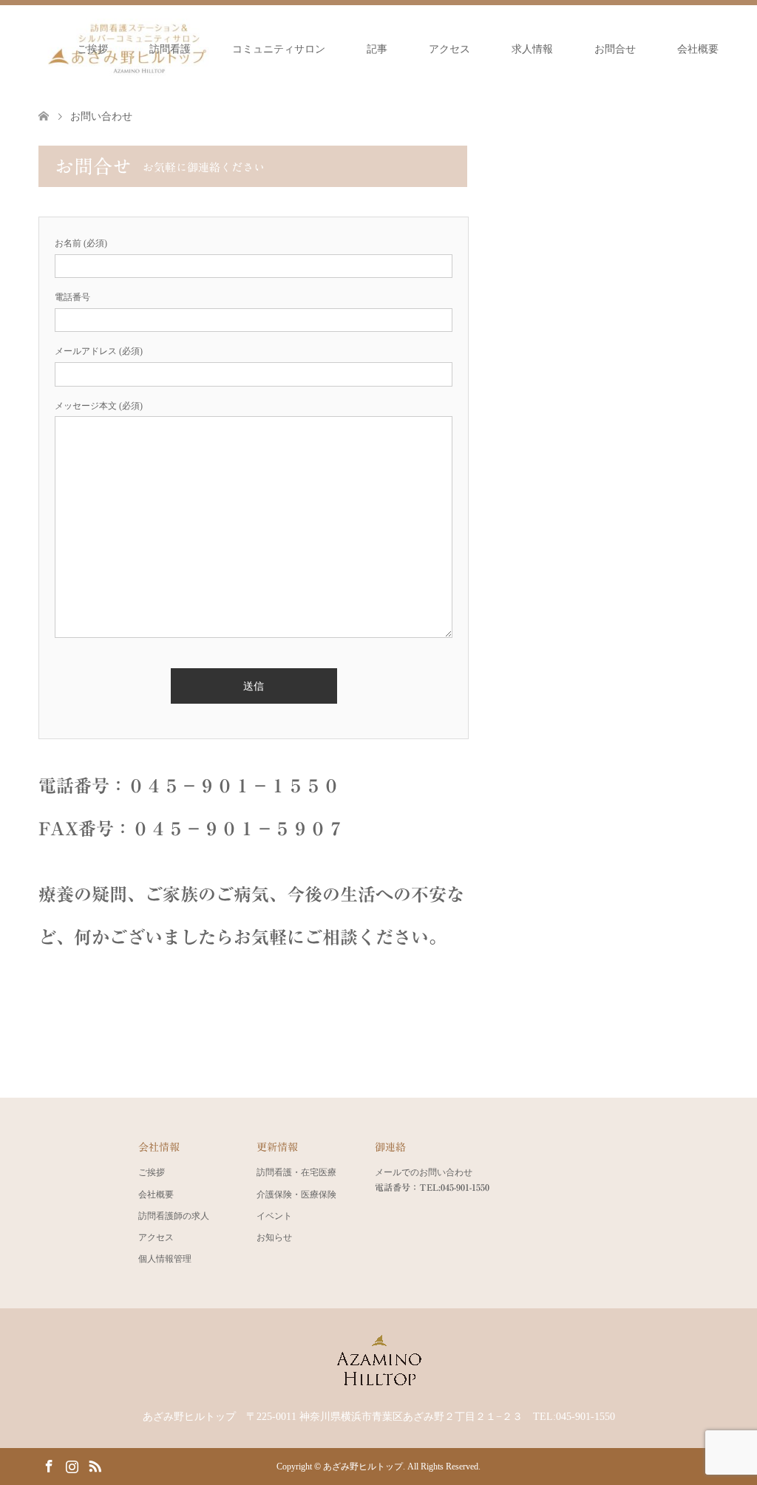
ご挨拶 (92, 49)
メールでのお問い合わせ (423, 1172)
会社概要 (698, 49)
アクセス (449, 49)
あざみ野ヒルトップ (363, 1466)
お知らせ (274, 1237)
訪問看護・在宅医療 (296, 1172)
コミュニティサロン (278, 49)
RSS (94, 1465)
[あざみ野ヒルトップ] (378, 1383)
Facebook (49, 1465)
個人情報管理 (164, 1259)
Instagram (72, 1465)
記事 (377, 49)
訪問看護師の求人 (173, 1216)
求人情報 (532, 49)
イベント (274, 1216)
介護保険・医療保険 (296, 1194)
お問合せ (615, 49)
